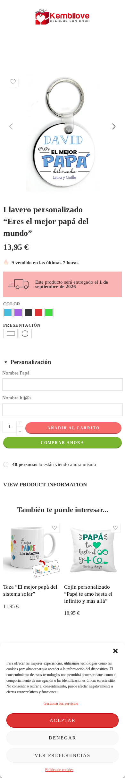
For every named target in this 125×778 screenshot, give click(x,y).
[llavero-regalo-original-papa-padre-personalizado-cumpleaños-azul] (62, 133)
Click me (38, 45)
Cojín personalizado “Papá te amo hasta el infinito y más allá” (88, 594)
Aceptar (63, 720)
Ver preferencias (62, 755)
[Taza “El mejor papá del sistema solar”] (32, 550)
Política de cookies (59, 769)
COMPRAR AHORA (62, 442)
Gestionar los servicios (61, 703)
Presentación (22, 325)
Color (12, 304)
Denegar (62, 737)
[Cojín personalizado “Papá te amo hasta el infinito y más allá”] (93, 550)
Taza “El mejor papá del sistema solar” (30, 590)
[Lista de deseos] (13, 82)
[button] (115, 651)
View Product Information (45, 484)
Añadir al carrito (73, 428)
